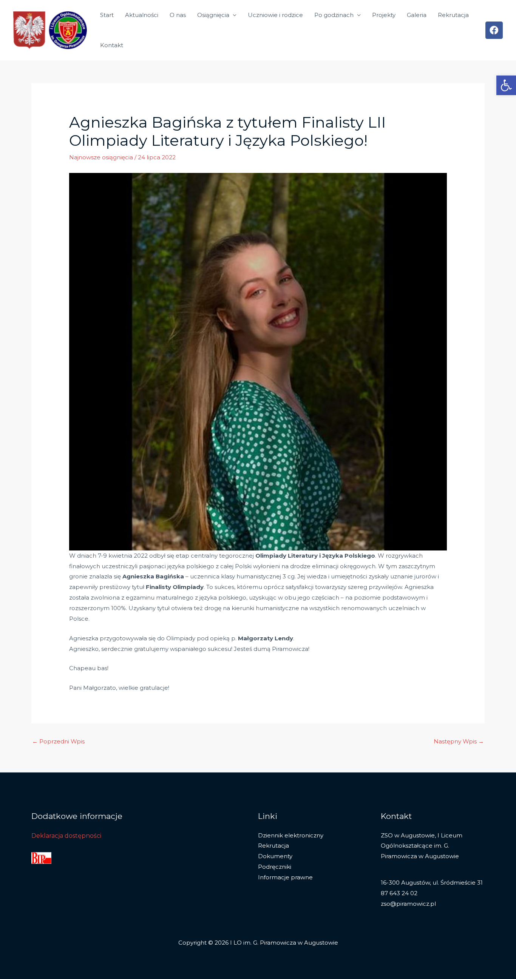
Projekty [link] (383, 15)
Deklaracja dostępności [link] (66, 835)
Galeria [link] (416, 15)
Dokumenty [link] (275, 856)
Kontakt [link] (111, 45)
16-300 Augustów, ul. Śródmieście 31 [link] (432, 882)
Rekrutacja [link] (453, 15)
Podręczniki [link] (274, 866)
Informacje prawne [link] (285, 877)
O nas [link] (178, 15)
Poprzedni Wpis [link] (58, 741)
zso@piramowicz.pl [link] (408, 903)
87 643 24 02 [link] (399, 893)
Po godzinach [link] (334, 15)
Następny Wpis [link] (459, 741)
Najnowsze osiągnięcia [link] (101, 157)
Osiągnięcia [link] (213, 15)
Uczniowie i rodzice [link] (275, 15)
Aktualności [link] (141, 15)
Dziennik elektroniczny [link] (290, 835)
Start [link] (107, 15)
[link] (506, 85)
